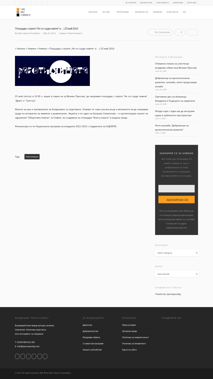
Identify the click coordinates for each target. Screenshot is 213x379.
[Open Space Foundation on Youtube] (39, 356)
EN (184, 12)
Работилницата (74, 33)
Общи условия (129, 325)
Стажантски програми (93, 343)
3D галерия (130, 3)
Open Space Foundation (29, 33)
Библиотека (146, 3)
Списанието (162, 3)
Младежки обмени (91, 337)
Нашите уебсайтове (92, 350)
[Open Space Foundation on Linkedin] (45, 356)
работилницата (32, 157)
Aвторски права (129, 331)
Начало (93, 12)
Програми (123, 12)
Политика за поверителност (135, 337)
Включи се (141, 12)
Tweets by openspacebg (168, 294)
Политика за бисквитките (134, 343)
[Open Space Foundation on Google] (34, 356)
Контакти (172, 12)
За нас (106, 12)
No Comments (162, 32)
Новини (157, 12)
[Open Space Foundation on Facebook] (17, 356)
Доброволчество (90, 331)
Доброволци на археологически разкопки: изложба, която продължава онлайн (176, 82)
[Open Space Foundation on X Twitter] (28, 356)
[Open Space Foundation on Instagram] (22, 356)
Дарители (87, 325)
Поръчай (191, 3)
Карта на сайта (129, 350)
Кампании (178, 3)
